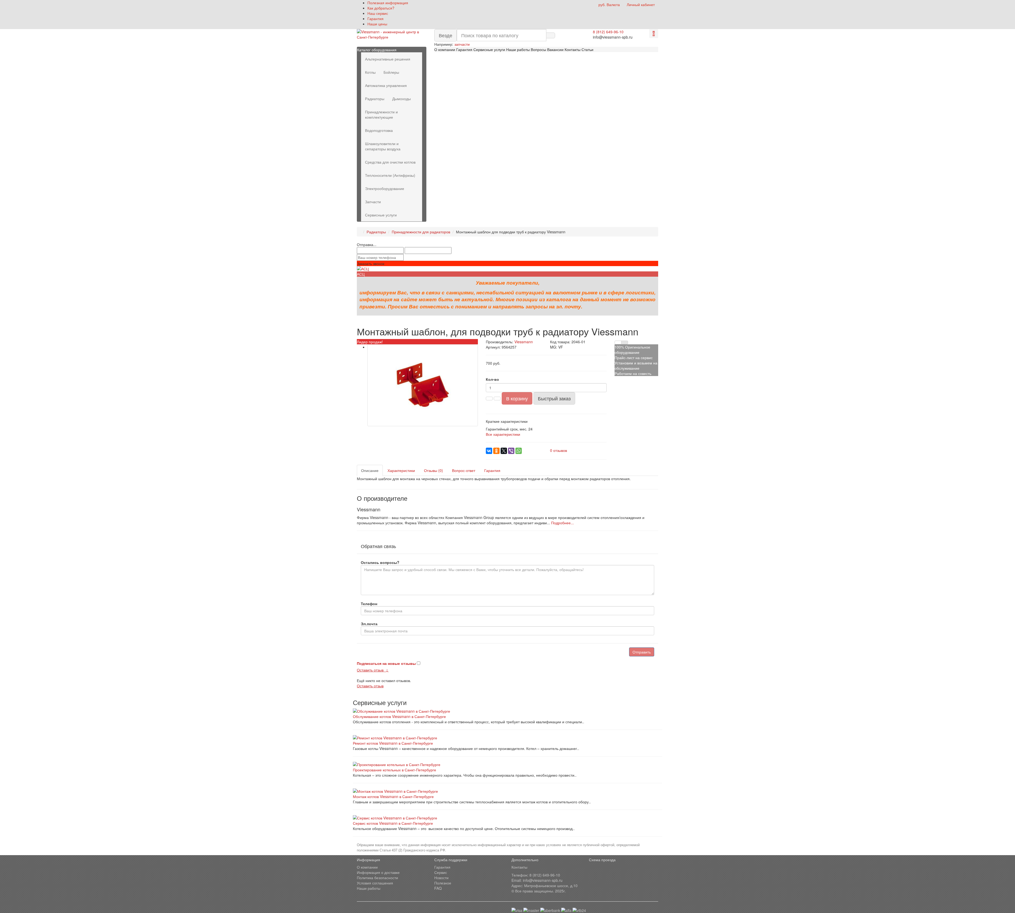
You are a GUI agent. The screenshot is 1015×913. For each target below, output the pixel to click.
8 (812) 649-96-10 (608, 31)
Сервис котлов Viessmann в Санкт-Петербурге (393, 823)
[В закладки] (624, 342)
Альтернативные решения (387, 59)
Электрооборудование (384, 188)
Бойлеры (391, 72)
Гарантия (375, 18)
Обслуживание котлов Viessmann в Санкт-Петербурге (399, 716)
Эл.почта (369, 623)
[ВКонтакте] (489, 451)
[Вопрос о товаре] (618, 342)
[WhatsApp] (518, 451)
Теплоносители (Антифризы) (390, 175)
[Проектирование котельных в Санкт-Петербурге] (507, 764)
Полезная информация (387, 2)
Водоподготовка (379, 130)
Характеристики (401, 470)
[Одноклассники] (496, 451)
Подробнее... (562, 522)
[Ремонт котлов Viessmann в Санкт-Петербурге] (507, 737)
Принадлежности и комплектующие (381, 114)
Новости (441, 877)
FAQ (438, 888)
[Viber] (511, 451)
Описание (370, 470)
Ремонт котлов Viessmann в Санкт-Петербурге (393, 743)
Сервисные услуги (489, 49)
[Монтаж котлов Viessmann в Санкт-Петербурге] (507, 791)
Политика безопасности (377, 877)
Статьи (587, 49)
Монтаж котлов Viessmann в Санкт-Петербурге (393, 796)
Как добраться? (380, 8)
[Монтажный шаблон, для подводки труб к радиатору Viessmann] (422, 385)
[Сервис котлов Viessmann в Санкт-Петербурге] (507, 818)
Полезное (442, 883)
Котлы (370, 72)
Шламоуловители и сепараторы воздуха (382, 146)
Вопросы (538, 49)
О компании (444, 49)
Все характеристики (503, 434)
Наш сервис (377, 13)
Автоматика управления (386, 85)
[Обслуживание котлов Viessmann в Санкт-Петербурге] (507, 711)
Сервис (440, 872)
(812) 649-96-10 (546, 875)
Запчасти (373, 201)
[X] (504, 451)
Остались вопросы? (380, 562)
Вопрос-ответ (463, 470)
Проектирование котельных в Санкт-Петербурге (394, 769)
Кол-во (492, 379)
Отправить (642, 652)
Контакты (572, 49)
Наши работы (518, 49)
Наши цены (377, 23)
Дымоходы (401, 98)
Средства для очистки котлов (390, 162)
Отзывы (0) (433, 470)
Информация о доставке (378, 872)
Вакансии (555, 49)
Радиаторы (374, 98)
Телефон (369, 603)
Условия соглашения (375, 883)
